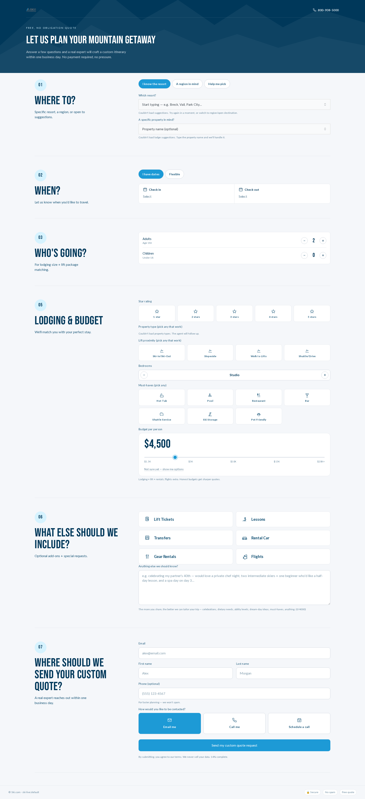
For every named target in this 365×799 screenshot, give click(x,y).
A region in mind (187, 84)
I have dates (151, 174)
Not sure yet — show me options (164, 469)
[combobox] (234, 104)
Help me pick (217, 84)
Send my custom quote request (234, 745)
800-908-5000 (328, 10)
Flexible (174, 174)
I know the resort (154, 84)
